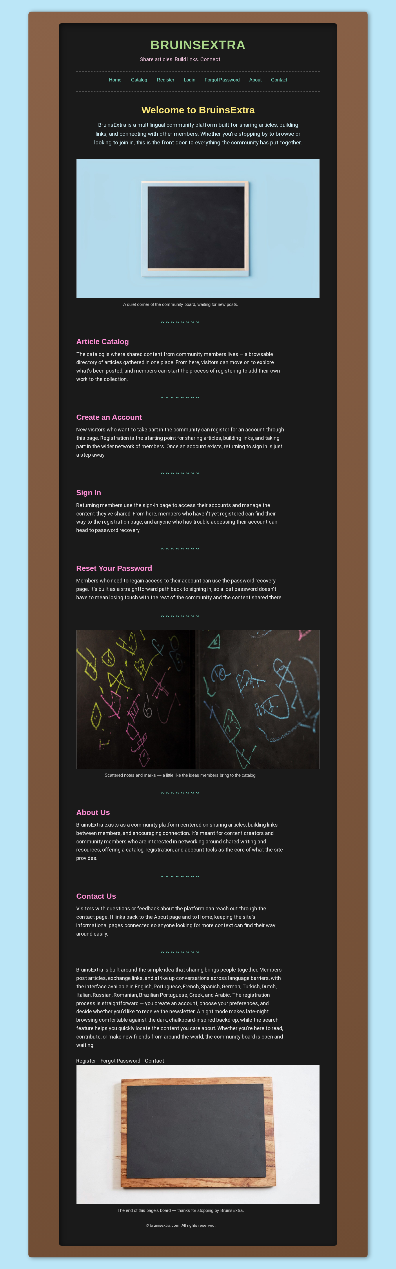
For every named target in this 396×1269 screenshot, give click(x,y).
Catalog (139, 79)
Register (165, 79)
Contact (279, 79)
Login (189, 79)
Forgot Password (222, 79)
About (255, 79)
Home (115, 79)
